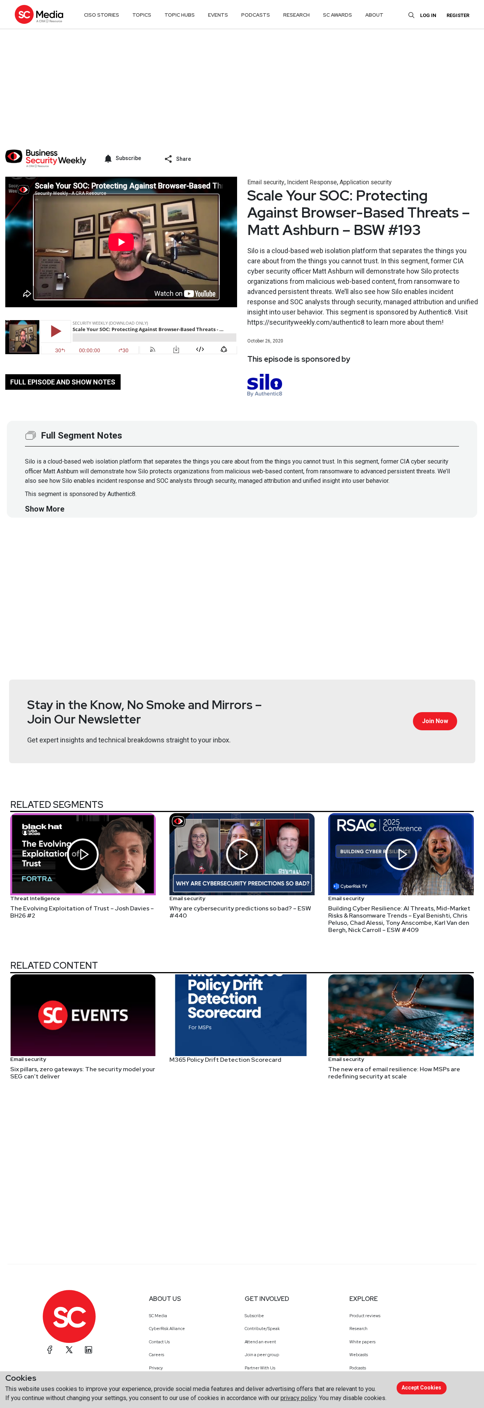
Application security (366, 182)
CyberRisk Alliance (167, 1328)
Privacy (156, 1368)
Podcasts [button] (255, 15)
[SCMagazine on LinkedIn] (88, 1349)
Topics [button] (141, 15)
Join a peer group (262, 1354)
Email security (265, 182)
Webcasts (358, 1354)
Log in (428, 15)
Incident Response (312, 182)
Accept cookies (421, 1388)
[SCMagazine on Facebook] (49, 1349)
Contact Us (159, 1341)
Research (358, 1328)
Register (458, 15)
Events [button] (218, 15)
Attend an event (260, 1341)
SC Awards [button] (337, 15)
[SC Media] (39, 14)
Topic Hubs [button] (179, 15)
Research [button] (296, 15)
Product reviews (364, 1315)
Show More (44, 508)
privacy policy (298, 1398)
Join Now (435, 721)
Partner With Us (260, 1368)
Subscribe (254, 1315)
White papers (362, 1341)
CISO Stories (101, 15)
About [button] (374, 15)
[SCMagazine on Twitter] (69, 1349)
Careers (156, 1354)
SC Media (158, 1315)
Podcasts (357, 1368)
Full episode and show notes (62, 382)
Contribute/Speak (262, 1328)
